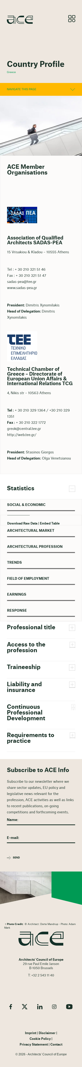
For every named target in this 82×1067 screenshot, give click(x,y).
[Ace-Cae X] (24, 1006)
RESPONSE (17, 610)
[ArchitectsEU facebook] (10, 1006)
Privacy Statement (34, 1044)
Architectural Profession (35, 546)
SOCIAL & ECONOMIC (26, 505)
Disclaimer (47, 1033)
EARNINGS (16, 594)
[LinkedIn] (39, 1006)
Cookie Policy (40, 1038)
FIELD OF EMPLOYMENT (28, 578)
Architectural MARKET (30, 530)
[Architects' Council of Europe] (41, 939)
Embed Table (50, 523)
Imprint (30, 1033)
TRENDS (14, 562)
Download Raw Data (22, 523)
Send (16, 858)
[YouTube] (69, 1006)
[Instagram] (54, 1006)
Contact (56, 1044)
